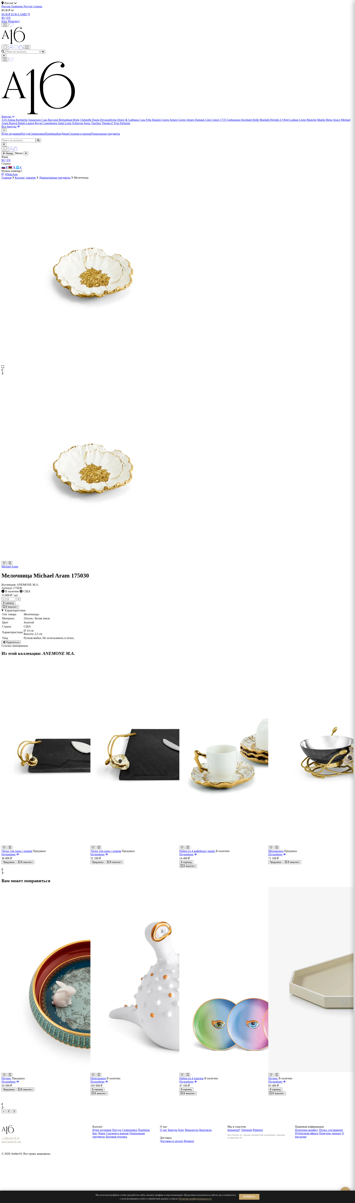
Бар (59, 133)
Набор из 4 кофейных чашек (197, 851)
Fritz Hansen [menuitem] (154, 119)
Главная (6, 177)
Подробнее (8, 854)
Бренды (6, 116)
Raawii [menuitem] (13, 123)
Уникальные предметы (105, 133)
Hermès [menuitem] (275, 119)
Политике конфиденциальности (195, 1198)
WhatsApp (11, 174)
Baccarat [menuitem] (53, 119)
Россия (6, 6)
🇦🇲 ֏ (12, 167)
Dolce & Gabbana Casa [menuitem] (131, 119)
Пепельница (98, 1078)
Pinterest (258, 1130)
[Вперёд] (14, 1111)
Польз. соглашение (331, 1130)
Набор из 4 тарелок (191, 1078)
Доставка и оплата (171, 1141)
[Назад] (9, 1111)
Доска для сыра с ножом (16, 851)
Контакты (205, 1130)
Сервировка (37, 133)
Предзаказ (9, 862)
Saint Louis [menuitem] (65, 123)
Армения (17, 6)
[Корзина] (21, 46)
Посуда (25, 133)
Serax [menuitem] (87, 123)
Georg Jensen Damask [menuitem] (191, 119)
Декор (65, 133)
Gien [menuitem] (208, 119)
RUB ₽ (6, 14)
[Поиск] (5, 47)
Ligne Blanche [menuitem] (308, 119)
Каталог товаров (25, 177)
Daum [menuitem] (96, 119)
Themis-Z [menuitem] (108, 123)
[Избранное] (11, 24)
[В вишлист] (10, 563)
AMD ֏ (25, 14)
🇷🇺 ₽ (4, 167)
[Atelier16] (38, 113)
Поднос (6, 1078)
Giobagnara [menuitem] (234, 119)
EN (8, 17)
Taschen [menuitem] (96, 123)
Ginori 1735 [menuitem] (219, 119)
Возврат (189, 1141)
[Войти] (11, 46)
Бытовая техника (116, 1136)
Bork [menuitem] (76, 119)
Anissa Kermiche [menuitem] (17, 119)
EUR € (15, 14)
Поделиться (12, 642)
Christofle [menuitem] (86, 119)
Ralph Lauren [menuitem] (26, 123)
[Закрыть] (3, 56)
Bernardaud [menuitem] (66, 119)
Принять (249, 1196)
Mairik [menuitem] (321, 119)
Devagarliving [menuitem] (108, 119)
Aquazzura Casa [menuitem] (38, 119)
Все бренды (9, 126)
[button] (177, 370)
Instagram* (233, 1130)
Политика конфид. (306, 1130)
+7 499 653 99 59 (10, 1138)
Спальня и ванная (80, 133)
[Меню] (5, 25)
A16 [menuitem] (4, 119)
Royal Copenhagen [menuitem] (46, 123)
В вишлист (11, 606)
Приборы (51, 133)
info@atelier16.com (11, 1141)
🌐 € (19, 167)
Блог (4, 21)
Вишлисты (192, 1130)
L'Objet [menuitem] (285, 119)
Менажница (275, 851)
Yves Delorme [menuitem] (122, 123)
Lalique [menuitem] (294, 119)
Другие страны (32, 6)
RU (3, 17)
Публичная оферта (306, 1133)
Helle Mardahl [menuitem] (261, 119)
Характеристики (15, 610)
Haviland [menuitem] (247, 119)
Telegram (246, 1130)
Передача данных (330, 1133)
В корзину (8, 603)
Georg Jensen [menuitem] (170, 119)
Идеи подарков (11, 133)
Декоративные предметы (54, 177)
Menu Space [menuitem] (333, 119)
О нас (163, 1130)
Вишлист (14, 21)
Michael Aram (9, 566)
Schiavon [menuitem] (78, 123)
